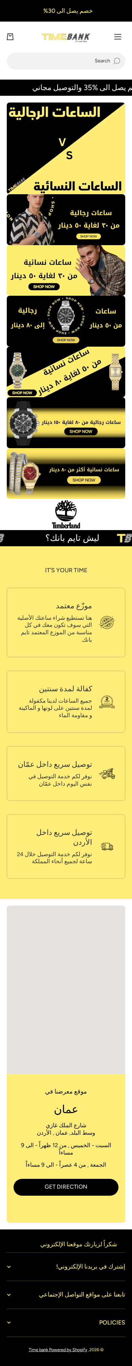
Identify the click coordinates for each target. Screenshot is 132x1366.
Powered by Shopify (68, 1349)
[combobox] (66, 61)
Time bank (39, 1349)
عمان (66, 1109)
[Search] (116, 61)
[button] (10, 36)
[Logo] (66, 37)
